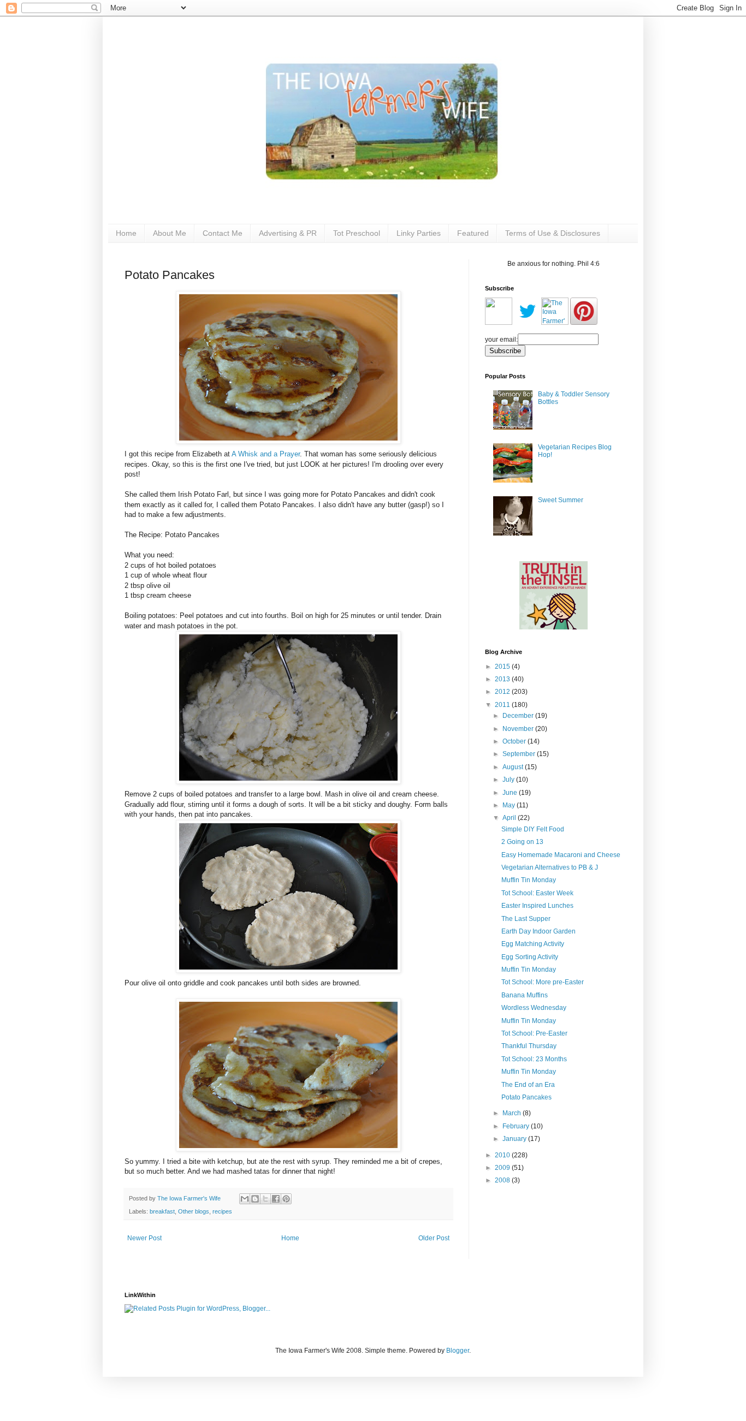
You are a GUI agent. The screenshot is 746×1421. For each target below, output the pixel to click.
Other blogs (193, 1211)
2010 (503, 1155)
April (510, 818)
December (518, 716)
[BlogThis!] (255, 1198)
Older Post (433, 1238)
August (513, 767)
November (518, 729)
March (512, 1113)
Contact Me (222, 233)
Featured (473, 233)
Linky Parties (418, 233)
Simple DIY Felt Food (532, 829)
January (515, 1139)
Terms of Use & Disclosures (552, 233)
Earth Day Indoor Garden (538, 931)
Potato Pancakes (526, 1097)
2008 (503, 1180)
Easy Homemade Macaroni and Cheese (560, 855)
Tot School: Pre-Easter (534, 1033)
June (510, 792)
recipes (222, 1211)
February (516, 1126)
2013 (503, 679)
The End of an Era (528, 1085)
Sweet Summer (560, 500)
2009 (503, 1168)
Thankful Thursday (528, 1046)
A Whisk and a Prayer (266, 454)
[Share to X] (265, 1198)
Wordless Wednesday (533, 1008)
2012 (503, 691)
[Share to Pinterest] (286, 1198)
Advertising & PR (288, 233)
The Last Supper (525, 919)
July (509, 779)
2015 (503, 666)
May (509, 805)
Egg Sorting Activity (529, 957)
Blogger (457, 1350)
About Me (169, 233)
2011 (503, 705)
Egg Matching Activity (532, 944)
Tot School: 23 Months (534, 1059)
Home (126, 233)
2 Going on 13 (522, 842)
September (519, 754)
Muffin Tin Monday (528, 880)
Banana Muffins (524, 995)
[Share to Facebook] (275, 1198)
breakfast (162, 1211)
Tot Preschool (356, 233)
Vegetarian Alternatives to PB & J (549, 867)
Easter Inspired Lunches (537, 905)
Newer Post (144, 1238)
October (515, 741)
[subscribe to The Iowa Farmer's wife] (498, 322)
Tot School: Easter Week (537, 893)
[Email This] (244, 1198)
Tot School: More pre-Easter (542, 982)
